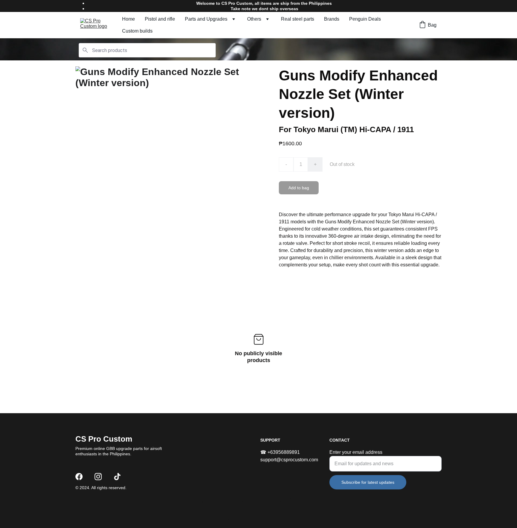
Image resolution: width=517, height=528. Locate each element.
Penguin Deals (365, 19)
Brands (331, 19)
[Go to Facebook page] (79, 476)
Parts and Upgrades (206, 19)
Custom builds (137, 30)
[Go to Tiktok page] (117, 476)
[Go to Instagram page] (98, 476)
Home (128, 19)
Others (254, 19)
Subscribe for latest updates (367, 482)
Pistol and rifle (160, 19)
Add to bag (298, 187)
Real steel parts (297, 19)
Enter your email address (355, 452)
